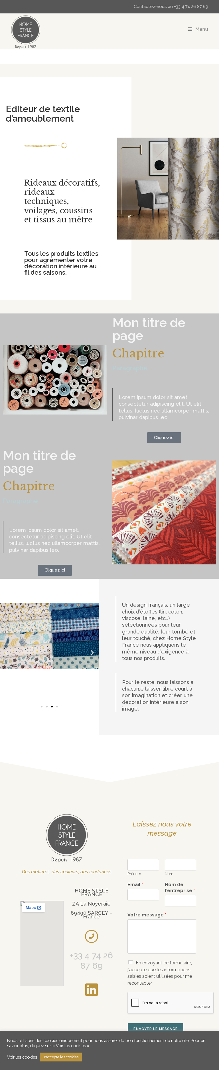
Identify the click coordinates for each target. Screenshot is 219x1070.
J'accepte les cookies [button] (60, 1057)
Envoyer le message (155, 1029)
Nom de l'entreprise (180, 887)
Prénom (134, 874)
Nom (169, 874)
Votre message (146, 915)
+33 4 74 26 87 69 (91, 960)
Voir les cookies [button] (22, 1057)
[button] (6, 652)
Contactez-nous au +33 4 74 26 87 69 (171, 6)
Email (135, 884)
